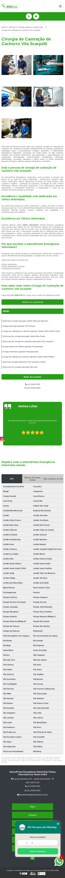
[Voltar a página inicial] (10, 6)
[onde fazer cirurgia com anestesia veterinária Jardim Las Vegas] (48, 97)
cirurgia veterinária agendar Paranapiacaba (21, 352)
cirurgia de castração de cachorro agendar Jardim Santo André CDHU (31, 331)
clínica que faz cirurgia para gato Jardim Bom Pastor (24, 336)
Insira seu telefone (38, 837)
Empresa (32, 815)
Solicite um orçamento (32, 302)
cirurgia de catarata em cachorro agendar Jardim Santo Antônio (29, 357)
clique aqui (31, 295)
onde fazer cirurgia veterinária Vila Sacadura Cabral (24, 362)
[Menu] (60, 6)
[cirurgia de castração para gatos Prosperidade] (17, 128)
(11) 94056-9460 (33, 388)
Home (32, 807)
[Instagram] (32, 857)
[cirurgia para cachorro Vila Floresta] (48, 65)
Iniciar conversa (38, 851)
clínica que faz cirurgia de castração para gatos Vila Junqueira (28, 341)
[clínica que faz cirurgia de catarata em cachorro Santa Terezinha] (17, 65)
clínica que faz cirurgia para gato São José (20, 367)
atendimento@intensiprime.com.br (33, 795)
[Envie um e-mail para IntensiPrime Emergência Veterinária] (36, 16)
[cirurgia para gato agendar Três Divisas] (17, 97)
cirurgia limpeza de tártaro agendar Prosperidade (23, 347)
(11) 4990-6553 (17, 295)
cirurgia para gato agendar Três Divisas (19, 326)
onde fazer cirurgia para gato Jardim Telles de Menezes (25, 321)
